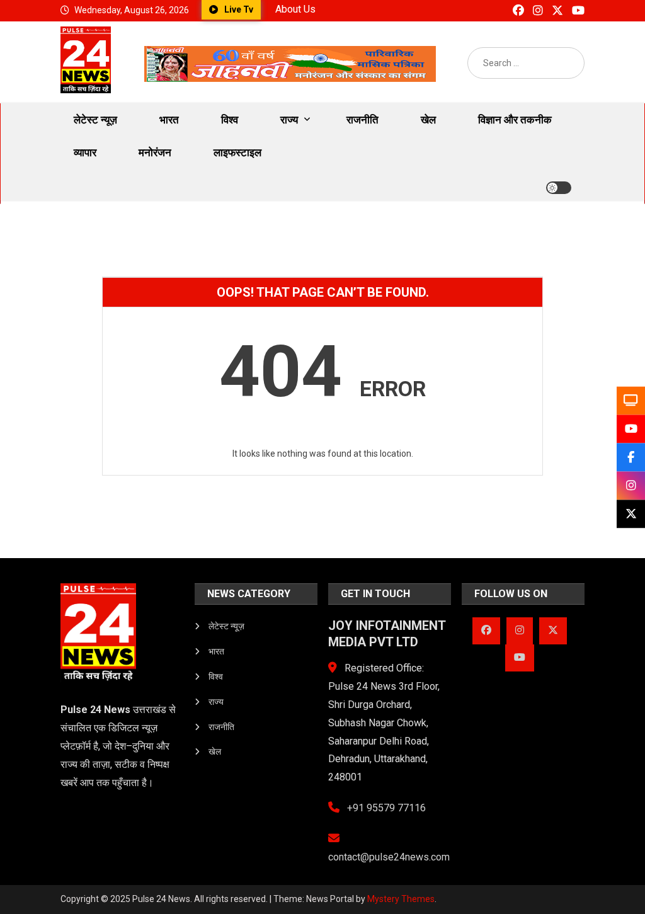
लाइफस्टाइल (237, 152)
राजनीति (362, 119)
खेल (428, 119)
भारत (169, 119)
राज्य (289, 119)
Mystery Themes (401, 899)
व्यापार (85, 152)
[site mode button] (558, 187)
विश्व (229, 119)
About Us (295, 9)
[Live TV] (631, 400)
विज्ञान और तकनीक (515, 119)
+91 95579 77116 (385, 808)
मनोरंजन (155, 152)
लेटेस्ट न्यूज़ (95, 119)
